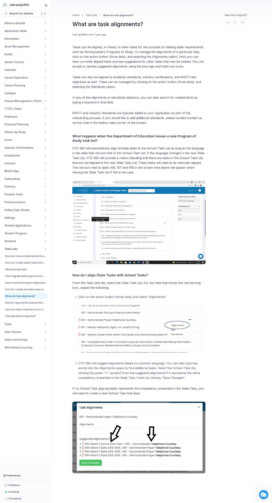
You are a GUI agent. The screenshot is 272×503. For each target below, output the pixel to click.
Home (76, 15)
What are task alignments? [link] (118, 15)
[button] (263, 494)
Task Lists (91, 15)
